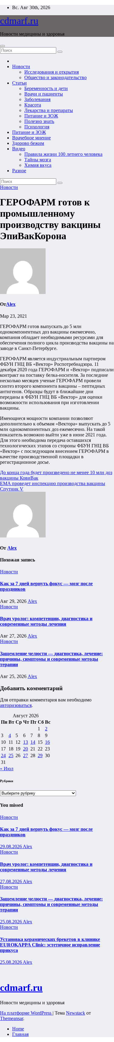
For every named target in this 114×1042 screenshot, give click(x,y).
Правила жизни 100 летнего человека (63, 154)
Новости (21, 66)
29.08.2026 (11, 846)
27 (25, 755)
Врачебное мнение (31, 137)
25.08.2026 (11, 921)
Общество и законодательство (55, 77)
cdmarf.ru (19, 20)
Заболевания (37, 99)
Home (18, 1028)
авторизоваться (16, 705)
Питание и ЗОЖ (41, 115)
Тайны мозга (37, 159)
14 (32, 742)
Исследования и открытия (51, 72)
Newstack (75, 1013)
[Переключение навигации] (2, 46)
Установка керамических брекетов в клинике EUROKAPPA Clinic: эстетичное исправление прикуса (50, 945)
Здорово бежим (28, 143)
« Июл (6, 768)
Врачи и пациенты (43, 93)
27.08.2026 (11, 881)
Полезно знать (39, 121)
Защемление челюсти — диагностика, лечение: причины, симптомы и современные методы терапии (51, 659)
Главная (20, 1034)
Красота (32, 104)
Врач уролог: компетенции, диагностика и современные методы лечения (46, 621)
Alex (11, 304)
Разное (19, 170)
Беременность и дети (46, 88)
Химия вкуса (37, 165)
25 (11, 755)
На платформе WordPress (26, 1013)
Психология (36, 126)
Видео (18, 148)
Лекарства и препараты (48, 110)
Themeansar (11, 1018)
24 (3, 755)
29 (40, 755)
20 (25, 748)
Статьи (19, 83)
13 (25, 742)
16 (47, 742)
